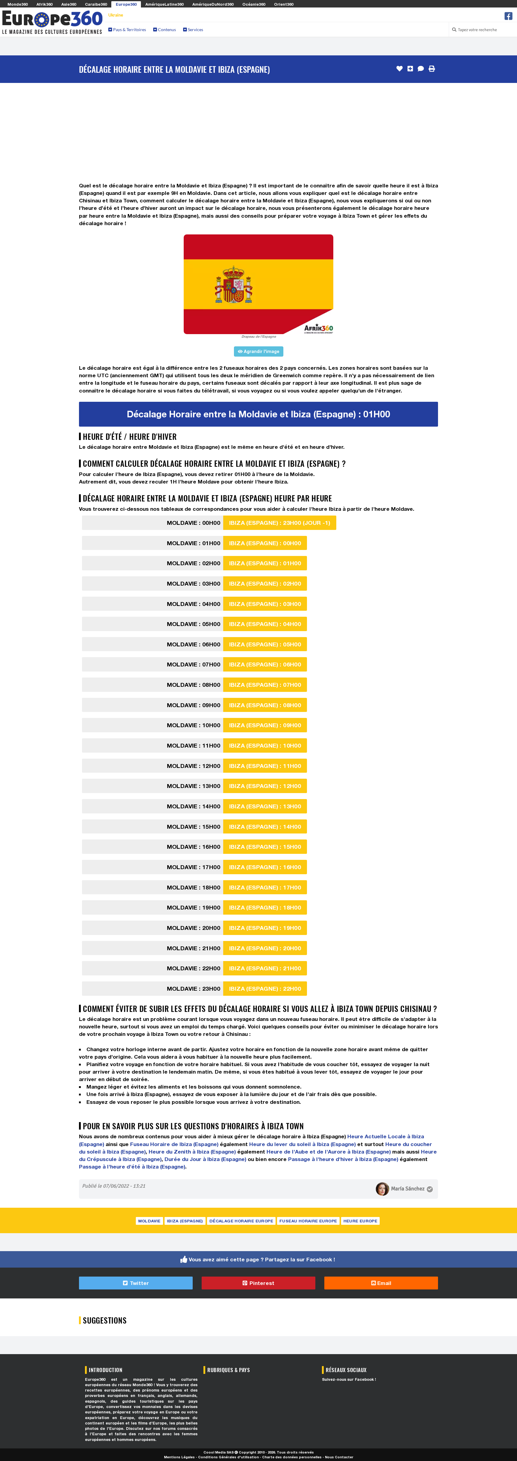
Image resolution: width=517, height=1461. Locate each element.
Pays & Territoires (129, 29)
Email (383, 1283)
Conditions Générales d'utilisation (228, 1457)
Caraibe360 (96, 4)
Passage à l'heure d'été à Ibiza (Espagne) (132, 1166)
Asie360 (68, 4)
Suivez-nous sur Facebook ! (349, 1379)
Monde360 (17, 4)
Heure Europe (360, 1220)
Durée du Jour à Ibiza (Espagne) (205, 1159)
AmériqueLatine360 (164, 4)
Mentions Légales (179, 1457)
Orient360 (283, 4)
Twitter (138, 1283)
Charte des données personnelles (292, 1457)
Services (195, 29)
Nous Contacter (339, 1457)
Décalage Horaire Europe (241, 1220)
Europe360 (126, 4)
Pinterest (261, 1283)
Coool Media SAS (218, 1452)
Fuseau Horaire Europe (308, 1220)
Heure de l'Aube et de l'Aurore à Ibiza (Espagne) (329, 1151)
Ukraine (115, 14)
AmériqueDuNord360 (212, 4)
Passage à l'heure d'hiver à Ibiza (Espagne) (343, 1159)
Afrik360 (44, 4)
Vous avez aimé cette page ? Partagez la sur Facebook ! (262, 1259)
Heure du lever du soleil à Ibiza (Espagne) (302, 1144)
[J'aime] (399, 68)
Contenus (166, 29)
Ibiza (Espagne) (185, 1220)
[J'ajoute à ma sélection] (410, 68)
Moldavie (149, 1220)
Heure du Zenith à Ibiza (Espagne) (192, 1151)
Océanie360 (253, 4)
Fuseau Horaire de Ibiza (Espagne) (174, 1144)
